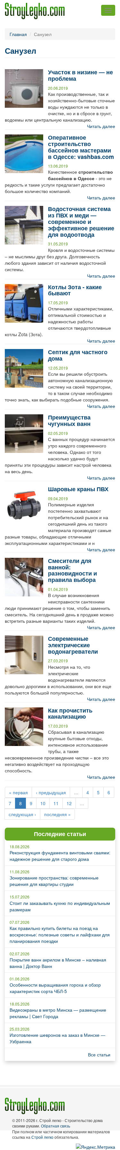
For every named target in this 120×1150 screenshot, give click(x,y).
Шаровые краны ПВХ (78, 489)
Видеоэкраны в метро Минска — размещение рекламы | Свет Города (58, 1013)
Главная (18, 34)
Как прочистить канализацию (70, 713)
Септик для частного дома (78, 355)
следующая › (22, 814)
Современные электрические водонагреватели (73, 645)
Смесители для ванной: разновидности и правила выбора (72, 570)
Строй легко (42, 1137)
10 (42, 803)
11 (56, 803)
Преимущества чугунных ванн (69, 420)
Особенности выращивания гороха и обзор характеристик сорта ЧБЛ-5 (55, 987)
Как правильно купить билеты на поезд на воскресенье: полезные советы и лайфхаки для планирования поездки (60, 934)
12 (69, 803)
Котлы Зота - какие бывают (75, 290)
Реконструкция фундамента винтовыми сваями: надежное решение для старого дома (60, 855)
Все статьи (99, 1054)
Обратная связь (55, 1125)
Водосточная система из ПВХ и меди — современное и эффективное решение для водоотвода (81, 221)
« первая (18, 792)
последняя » (57, 814)
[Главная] (34, 11)
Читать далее (101, 126)
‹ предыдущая (51, 792)
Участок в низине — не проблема (80, 75)
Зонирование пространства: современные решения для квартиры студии (54, 880)
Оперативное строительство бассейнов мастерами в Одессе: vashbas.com (81, 147)
